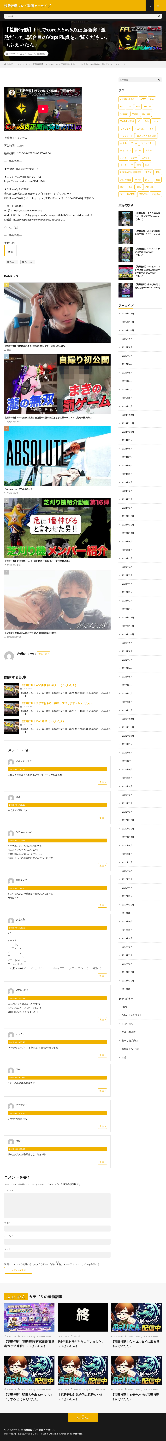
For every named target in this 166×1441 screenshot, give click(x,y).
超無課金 (156, 194)
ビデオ (134, 157)
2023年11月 (128, 524)
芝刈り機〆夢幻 (14, 421)
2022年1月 (127, 710)
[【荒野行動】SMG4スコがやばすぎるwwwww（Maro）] (126, 254)
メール (8, 1236)
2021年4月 (127, 786)
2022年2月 (127, 702)
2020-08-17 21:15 (17, 805)
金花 (9, 350)
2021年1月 (127, 811)
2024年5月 (127, 474)
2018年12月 (128, 972)
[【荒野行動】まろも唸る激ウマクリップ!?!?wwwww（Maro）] (126, 218)
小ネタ (138, 179)
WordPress (76, 1433)
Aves (152, 99)
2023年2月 (127, 600)
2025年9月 (127, 338)
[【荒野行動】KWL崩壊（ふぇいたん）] (11, 726)
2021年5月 (127, 778)
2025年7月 (127, 355)
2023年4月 (127, 583)
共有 (139, 165)
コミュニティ (147, 143)
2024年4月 (127, 482)
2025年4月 (127, 381)
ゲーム (134, 143)
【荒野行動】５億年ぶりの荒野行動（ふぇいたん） (135, 1397)
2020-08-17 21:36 (17, 840)
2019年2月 (127, 955)
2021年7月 (127, 761)
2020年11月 (128, 828)
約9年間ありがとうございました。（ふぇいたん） (81, 1344)
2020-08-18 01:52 (17, 928)
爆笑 (131, 187)
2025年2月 (127, 398)
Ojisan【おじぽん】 (132, 1015)
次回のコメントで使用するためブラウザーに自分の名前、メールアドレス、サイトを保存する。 (53, 1264)
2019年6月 (127, 921)
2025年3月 (127, 389)
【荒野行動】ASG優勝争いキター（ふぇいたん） (48, 685)
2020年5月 (127, 879)
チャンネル (125, 150)
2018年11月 (128, 980)
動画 (147, 165)
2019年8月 (127, 913)
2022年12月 (128, 617)
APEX (143, 99)
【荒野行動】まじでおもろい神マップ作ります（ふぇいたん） (56, 703)
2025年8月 (127, 347)
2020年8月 (127, 854)
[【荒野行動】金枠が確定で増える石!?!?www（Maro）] (126, 290)
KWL (130, 106)
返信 (102, 782)
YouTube (146, 114)
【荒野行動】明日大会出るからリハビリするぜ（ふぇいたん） (28, 1397)
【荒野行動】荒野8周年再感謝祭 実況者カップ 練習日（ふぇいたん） (29, 1344)
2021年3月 (127, 794)
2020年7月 (127, 862)
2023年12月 (128, 516)
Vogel (135, 114)
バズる (123, 157)
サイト (7, 1249)
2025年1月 (127, 406)
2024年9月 (127, 440)
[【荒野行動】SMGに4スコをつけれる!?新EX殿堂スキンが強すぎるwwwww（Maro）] (126, 272)
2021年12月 (128, 718)
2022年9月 (127, 642)
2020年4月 (127, 887)
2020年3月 (127, 896)
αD (139, 121)
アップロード (126, 135)
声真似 (148, 172)
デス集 (138, 150)
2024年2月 (127, 499)
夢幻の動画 (125, 179)
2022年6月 (127, 668)
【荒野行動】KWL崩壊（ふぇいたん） (42, 721)
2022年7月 (127, 659)
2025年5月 (127, 372)
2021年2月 (127, 803)
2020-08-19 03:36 (17, 1077)
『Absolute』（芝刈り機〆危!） (20, 489)
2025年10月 (128, 330)
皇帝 (139, 187)
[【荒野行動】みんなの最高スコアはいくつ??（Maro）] (126, 236)
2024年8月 (127, 448)
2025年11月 (128, 322)
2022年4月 (127, 685)
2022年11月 (128, 626)
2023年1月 (127, 609)
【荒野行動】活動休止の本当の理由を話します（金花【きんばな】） (37, 345)
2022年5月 (127, 676)
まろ (151, 128)
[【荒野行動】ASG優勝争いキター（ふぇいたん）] (11, 690)
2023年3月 (127, 592)
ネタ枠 (148, 150)
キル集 (123, 143)
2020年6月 (127, 870)
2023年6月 (127, 566)
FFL (122, 106)
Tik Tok (147, 106)
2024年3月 (127, 490)
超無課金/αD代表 (14, 637)
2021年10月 (128, 735)
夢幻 (158, 172)
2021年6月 (127, 769)
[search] (159, 16)
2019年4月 (127, 938)
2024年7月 (127, 457)
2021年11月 (128, 727)
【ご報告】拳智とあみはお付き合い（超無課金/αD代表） (31, 632)
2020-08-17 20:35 (17, 769)
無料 (122, 187)
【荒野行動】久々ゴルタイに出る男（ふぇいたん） (135, 1344)
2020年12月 (128, 820)
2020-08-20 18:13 (17, 1149)
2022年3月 (127, 693)
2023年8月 (127, 550)
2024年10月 (128, 431)
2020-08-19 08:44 (17, 1113)
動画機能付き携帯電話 (130, 172)
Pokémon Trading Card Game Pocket (36, 1336)
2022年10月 (128, 634)
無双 (158, 179)
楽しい (148, 179)
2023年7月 (127, 558)
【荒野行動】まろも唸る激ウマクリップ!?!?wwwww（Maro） (147, 216)
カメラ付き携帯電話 (146, 135)
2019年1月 (127, 963)
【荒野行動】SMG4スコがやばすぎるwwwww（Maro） (147, 251)
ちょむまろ (125, 128)
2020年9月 (127, 845)
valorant (124, 114)
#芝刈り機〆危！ (128, 99)
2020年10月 (128, 837)
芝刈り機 (149, 187)
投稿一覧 (42, 653)
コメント (8, 1190)
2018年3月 (127, 989)
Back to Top (83, 1418)
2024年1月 (127, 507)
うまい (156, 121)
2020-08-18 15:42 (17, 1042)
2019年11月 (128, 904)
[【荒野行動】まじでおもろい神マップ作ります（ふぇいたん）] (11, 708)
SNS (138, 106)
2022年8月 (127, 651)
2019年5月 (127, 930)
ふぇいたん (27, 54)
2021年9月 (127, 744)
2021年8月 (127, 752)
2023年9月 (127, 541)
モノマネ (145, 157)
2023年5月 (127, 575)
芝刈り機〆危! (13, 493)
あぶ (147, 121)
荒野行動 (41, 54)
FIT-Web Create (47, 1433)
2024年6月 (127, 465)
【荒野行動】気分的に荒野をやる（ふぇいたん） (80, 1397)
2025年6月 (127, 364)
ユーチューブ (126, 165)
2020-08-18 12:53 (17, 998)
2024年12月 (128, 414)
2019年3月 (127, 946)
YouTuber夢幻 (127, 121)
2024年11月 (128, 423)
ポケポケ (78, 1336)
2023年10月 (128, 533)
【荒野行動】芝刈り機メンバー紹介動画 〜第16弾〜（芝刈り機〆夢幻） (38, 561)
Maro (124, 1006)
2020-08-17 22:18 (17, 888)
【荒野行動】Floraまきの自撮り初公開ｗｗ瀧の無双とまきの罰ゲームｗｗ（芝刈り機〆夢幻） (49, 417)
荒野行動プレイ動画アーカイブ (39, 1429)
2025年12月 (128, 313)
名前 (7, 1223)
